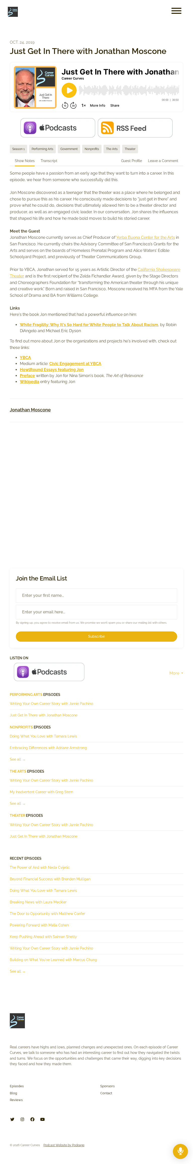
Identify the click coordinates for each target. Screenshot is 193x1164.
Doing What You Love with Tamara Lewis (43, 736)
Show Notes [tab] (25, 161)
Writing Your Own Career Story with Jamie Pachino (51, 704)
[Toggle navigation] (176, 11)
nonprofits (21, 727)
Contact (106, 1093)
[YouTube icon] (42, 1119)
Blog (13, 1093)
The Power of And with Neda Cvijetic (40, 867)
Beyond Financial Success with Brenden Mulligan (50, 879)
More (174, 673)
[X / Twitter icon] (12, 1119)
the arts (18, 771)
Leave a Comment (163, 161)
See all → (18, 759)
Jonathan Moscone (30, 409)
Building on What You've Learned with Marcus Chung (53, 960)
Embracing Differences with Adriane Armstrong (48, 748)
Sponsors (107, 1086)
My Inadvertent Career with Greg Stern (41, 792)
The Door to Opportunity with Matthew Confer (47, 914)
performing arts (26, 695)
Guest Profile (131, 161)
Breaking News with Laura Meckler (38, 902)
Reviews (16, 1100)
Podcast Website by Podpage (63, 1145)
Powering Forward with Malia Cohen (39, 925)
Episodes (17, 1086)
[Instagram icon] (22, 1119)
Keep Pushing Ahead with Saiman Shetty (43, 937)
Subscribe (96, 636)
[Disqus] (96, 491)
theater (17, 816)
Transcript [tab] (49, 161)
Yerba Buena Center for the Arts (145, 237)
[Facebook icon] (32, 1119)
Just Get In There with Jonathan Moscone (43, 715)
